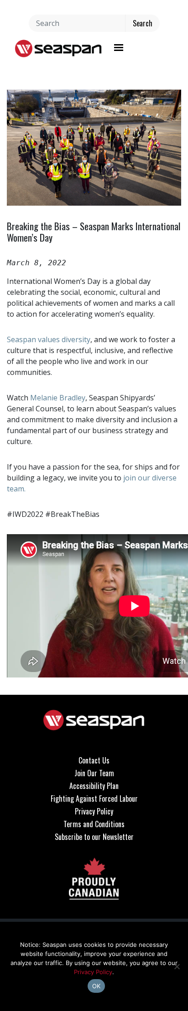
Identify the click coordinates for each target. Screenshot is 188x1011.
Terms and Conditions (94, 824)
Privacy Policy (94, 811)
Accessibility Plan (94, 785)
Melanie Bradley (57, 398)
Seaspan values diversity (48, 339)
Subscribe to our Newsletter (94, 836)
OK (96, 986)
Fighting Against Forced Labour (94, 798)
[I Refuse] (176, 966)
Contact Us (94, 760)
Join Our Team (94, 773)
